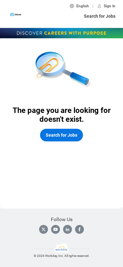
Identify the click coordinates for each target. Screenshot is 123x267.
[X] (43, 229)
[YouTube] (55, 229)
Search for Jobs (99, 16)
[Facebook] (79, 229)
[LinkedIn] (67, 229)
